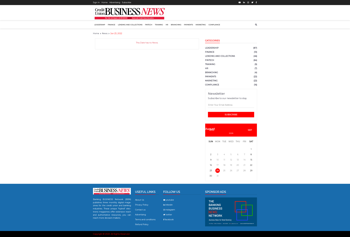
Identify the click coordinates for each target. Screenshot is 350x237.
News (104, 33)
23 (211, 170)
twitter (169, 214)
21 (244, 165)
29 (251, 170)
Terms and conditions (145, 219)
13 (238, 160)
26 (231, 170)
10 (218, 160)
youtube (170, 200)
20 (238, 165)
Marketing (201, 25)
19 (231, 165)
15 (251, 160)
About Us (139, 200)
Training (159, 25)
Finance (111, 25)
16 (211, 165)
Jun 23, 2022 (116, 33)
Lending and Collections (130, 25)
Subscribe (126, 2)
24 (217, 170)
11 (224, 160)
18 (224, 165)
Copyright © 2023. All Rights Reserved (111, 234)
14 (244, 160)
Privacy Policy (141, 205)
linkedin (169, 205)
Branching (176, 25)
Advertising (114, 2)
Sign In (96, 2)
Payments (188, 25)
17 (218, 165)
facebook (169, 219)
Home (104, 2)
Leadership (99, 25)
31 (218, 176)
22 (251, 165)
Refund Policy (141, 224)
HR (167, 25)
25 (224, 170)
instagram (170, 209)
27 (238, 170)
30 (211, 176)
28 (244, 170)
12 (231, 160)
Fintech (148, 25)
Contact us (140, 209)
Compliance (214, 25)
